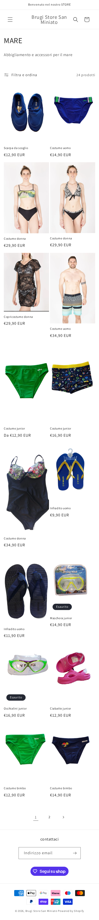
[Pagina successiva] (63, 817)
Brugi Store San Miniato (41, 911)
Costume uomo (60, 148)
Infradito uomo (60, 508)
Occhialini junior (15, 708)
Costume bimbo (15, 788)
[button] (10, 19)
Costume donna (15, 238)
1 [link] (36, 817)
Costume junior (14, 428)
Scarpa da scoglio (16, 148)
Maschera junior (61, 618)
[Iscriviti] (74, 853)
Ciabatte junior (60, 708)
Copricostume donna (18, 317)
